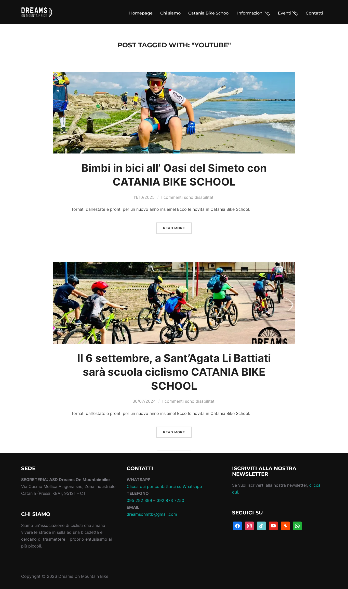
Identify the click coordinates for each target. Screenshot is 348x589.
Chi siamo (170, 13)
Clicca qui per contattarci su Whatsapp (164, 486)
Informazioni (250, 13)
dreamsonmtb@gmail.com (152, 514)
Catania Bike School (209, 13)
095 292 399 (139, 500)
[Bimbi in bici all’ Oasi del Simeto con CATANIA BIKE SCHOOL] (174, 75)
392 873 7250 (170, 500)
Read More (174, 228)
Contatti (314, 13)
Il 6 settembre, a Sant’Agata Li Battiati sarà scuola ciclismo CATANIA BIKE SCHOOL (174, 372)
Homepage (141, 13)
